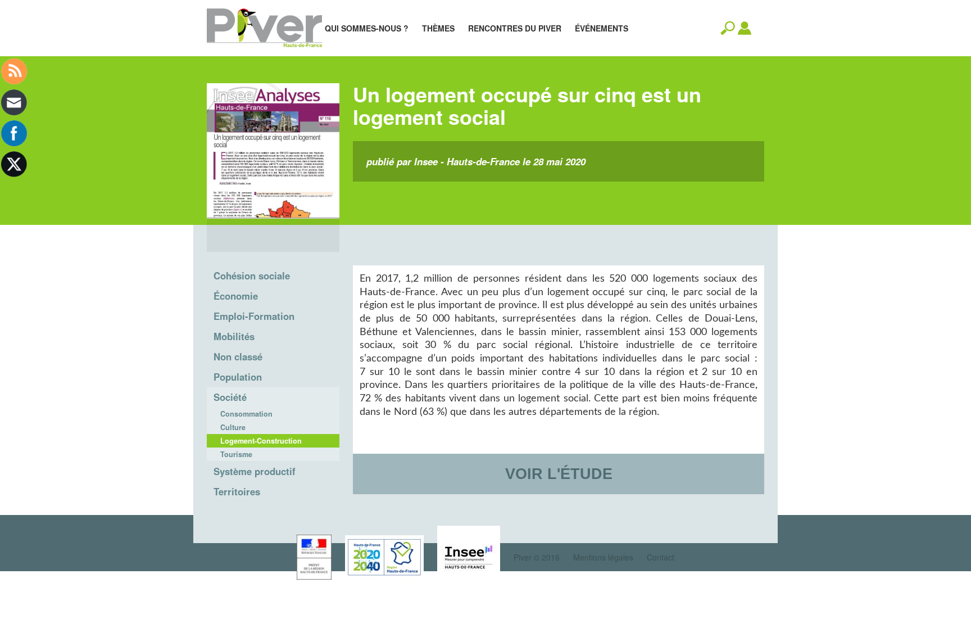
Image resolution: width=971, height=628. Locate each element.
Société (230, 397)
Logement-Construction (261, 441)
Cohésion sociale (252, 275)
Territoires (237, 491)
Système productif (255, 471)
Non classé (238, 356)
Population (238, 376)
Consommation (246, 414)
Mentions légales (603, 557)
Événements (601, 28)
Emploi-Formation (254, 316)
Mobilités (234, 336)
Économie (236, 295)
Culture (233, 427)
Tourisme (236, 454)
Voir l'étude (558, 473)
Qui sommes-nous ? (367, 28)
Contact (660, 557)
